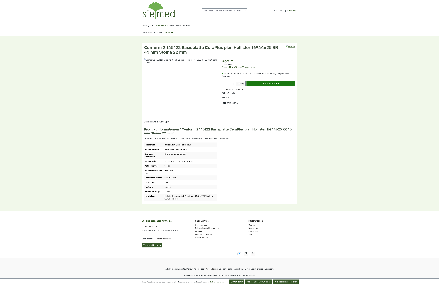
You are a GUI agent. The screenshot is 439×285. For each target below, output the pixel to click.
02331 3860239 (150, 226)
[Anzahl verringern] (224, 83)
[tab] (150, 122)
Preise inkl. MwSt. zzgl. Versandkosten (238, 67)
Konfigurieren (236, 282)
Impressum (253, 231)
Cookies (251, 225)
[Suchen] (244, 10)
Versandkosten (212, 269)
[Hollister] (290, 46)
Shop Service (202, 221)
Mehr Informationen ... (216, 282)
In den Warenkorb (271, 83)
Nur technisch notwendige (259, 282)
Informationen (255, 221)
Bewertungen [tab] (163, 122)
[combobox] (222, 10)
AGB (250, 234)
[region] (181, 87)
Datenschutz (253, 228)
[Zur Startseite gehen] (159, 10)
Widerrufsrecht (201, 238)
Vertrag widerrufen (152, 245)
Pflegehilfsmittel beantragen (207, 228)
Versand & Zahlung (203, 234)
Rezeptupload (201, 225)
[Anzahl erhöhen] (233, 83)
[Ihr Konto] (281, 10)
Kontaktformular (164, 239)
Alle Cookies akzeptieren (286, 282)
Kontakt (198, 231)
